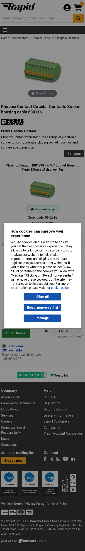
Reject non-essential (42, 307)
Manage (42, 318)
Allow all (42, 297)
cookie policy (60, 288)
